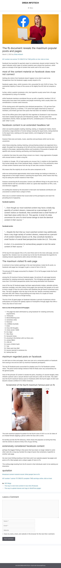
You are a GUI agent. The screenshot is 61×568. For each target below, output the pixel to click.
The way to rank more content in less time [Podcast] (21, 486)
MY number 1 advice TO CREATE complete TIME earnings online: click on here (27, 478)
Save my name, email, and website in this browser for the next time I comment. (29, 534)
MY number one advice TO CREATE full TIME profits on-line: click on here (25, 59)
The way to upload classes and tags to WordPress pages (23, 488)
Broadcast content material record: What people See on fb (21, 474)
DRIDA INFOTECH (30, 3)
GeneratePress (41, 565)
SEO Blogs (8, 483)
